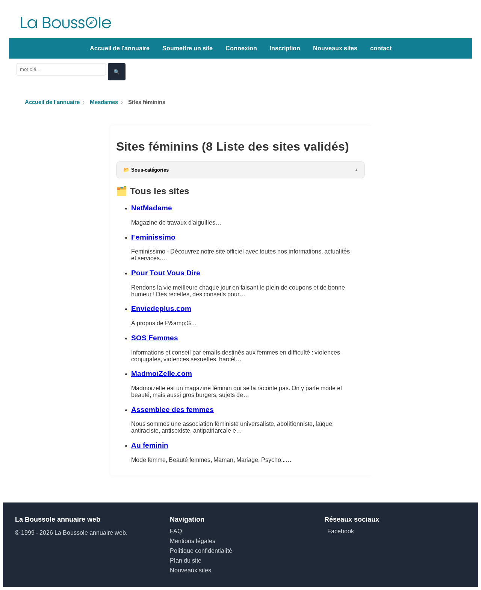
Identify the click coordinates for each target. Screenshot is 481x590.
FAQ (176, 531)
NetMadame (151, 208)
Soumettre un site (187, 48)
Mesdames (104, 102)
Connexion (241, 48)
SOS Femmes (154, 338)
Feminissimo (153, 237)
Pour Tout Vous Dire (165, 273)
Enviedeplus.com (161, 308)
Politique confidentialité (201, 551)
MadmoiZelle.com (161, 373)
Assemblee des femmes (172, 409)
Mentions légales (192, 541)
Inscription (285, 48)
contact (381, 48)
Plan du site (185, 560)
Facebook (340, 531)
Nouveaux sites (335, 48)
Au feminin (149, 445)
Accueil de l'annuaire (120, 48)
